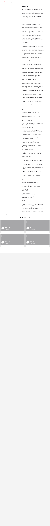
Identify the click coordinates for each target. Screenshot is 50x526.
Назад (7, 214)
